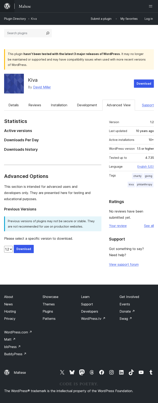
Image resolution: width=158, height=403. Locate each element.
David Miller (42, 87)
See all (149, 226)
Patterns (49, 319)
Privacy (9, 319)
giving (148, 176)
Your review (118, 226)
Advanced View (119, 105)
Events (125, 304)
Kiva (33, 80)
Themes (49, 304)
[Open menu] (151, 6)
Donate (127, 311)
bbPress (12, 347)
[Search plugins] (48, 33)
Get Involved (129, 297)
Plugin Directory (15, 18)
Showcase (50, 297)
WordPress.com (18, 332)
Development (87, 105)
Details (13, 105)
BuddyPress (15, 354)
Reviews (34, 105)
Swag (126, 319)
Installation (59, 105)
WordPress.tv (93, 319)
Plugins (48, 311)
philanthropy (144, 184)
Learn (85, 297)
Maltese (20, 372)
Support (148, 105)
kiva (131, 184)
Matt (10, 339)
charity (137, 176)
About (8, 297)
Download (144, 83)
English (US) (145, 166)
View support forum (124, 264)
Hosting (10, 311)
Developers (89, 311)
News (8, 304)
